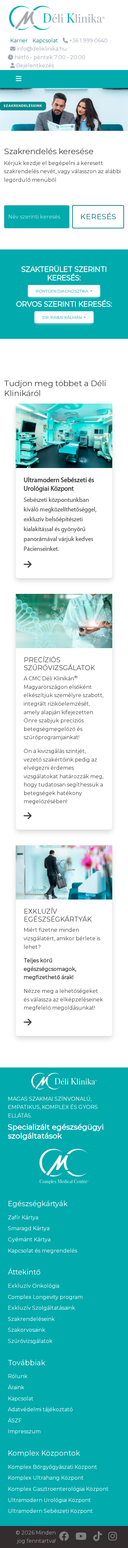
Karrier (19, 40)
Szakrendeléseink (31, 1319)
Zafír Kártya (23, 1217)
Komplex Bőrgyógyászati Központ (52, 1467)
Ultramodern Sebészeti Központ (50, 1511)
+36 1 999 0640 (88, 40)
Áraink (16, 1387)
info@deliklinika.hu (42, 49)
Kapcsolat (45, 40)
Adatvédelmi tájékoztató (40, 1409)
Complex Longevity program (45, 1297)
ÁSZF (15, 1421)
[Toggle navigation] (24, 79)
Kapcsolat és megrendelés (42, 1251)
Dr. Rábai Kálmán (62, 317)
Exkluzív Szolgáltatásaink (41, 1308)
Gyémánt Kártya (29, 1239)
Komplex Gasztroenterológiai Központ (58, 1489)
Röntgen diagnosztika (62, 291)
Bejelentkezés (34, 65)
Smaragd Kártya (29, 1228)
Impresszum (24, 1431)
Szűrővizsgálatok (30, 1341)
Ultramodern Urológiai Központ (49, 1500)
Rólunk (18, 1376)
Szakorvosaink (26, 1330)
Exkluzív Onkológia (33, 1286)
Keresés (98, 216)
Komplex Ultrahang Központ (46, 1478)
